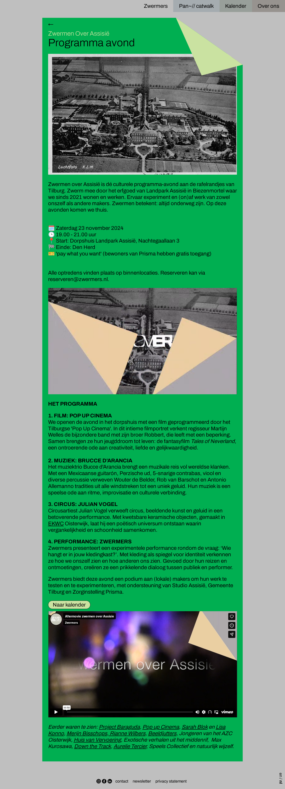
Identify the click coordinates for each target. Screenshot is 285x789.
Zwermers (156, 6)
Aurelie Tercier (130, 746)
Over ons (268, 6)
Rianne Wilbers (127, 733)
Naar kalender (69, 605)
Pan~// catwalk (196, 6)
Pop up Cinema (160, 727)
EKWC (56, 523)
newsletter (142, 781)
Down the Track (92, 746)
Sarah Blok (195, 727)
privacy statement (171, 781)
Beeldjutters (162, 733)
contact (121, 781)
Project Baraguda (119, 727)
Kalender (235, 6)
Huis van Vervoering (97, 740)
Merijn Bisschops (87, 733)
